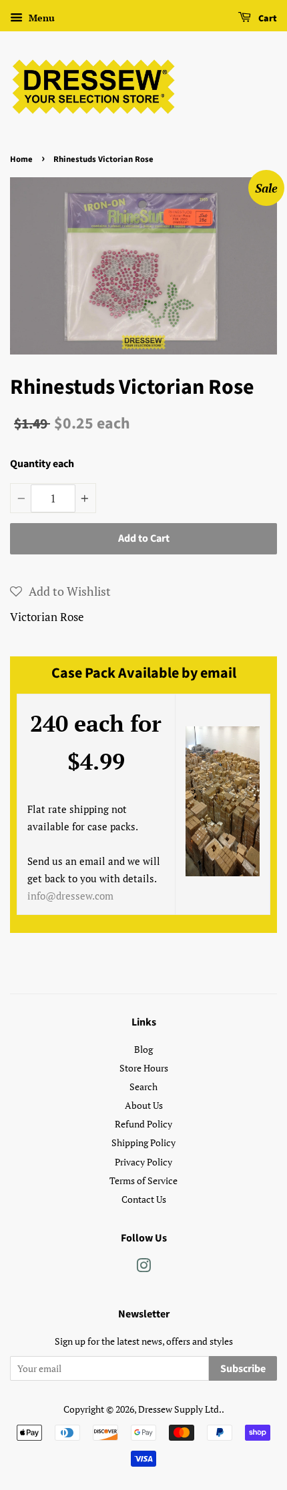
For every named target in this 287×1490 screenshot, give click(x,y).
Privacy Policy (143, 1161)
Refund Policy (143, 1124)
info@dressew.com (70, 895)
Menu (40, 17)
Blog (143, 1049)
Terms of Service (143, 1180)
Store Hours (143, 1068)
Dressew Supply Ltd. (180, 1409)
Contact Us (143, 1199)
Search (143, 1086)
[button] (60, 591)
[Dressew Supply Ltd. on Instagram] (143, 1267)
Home (21, 159)
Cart (266, 18)
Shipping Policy (143, 1142)
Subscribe (243, 1368)
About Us (144, 1105)
